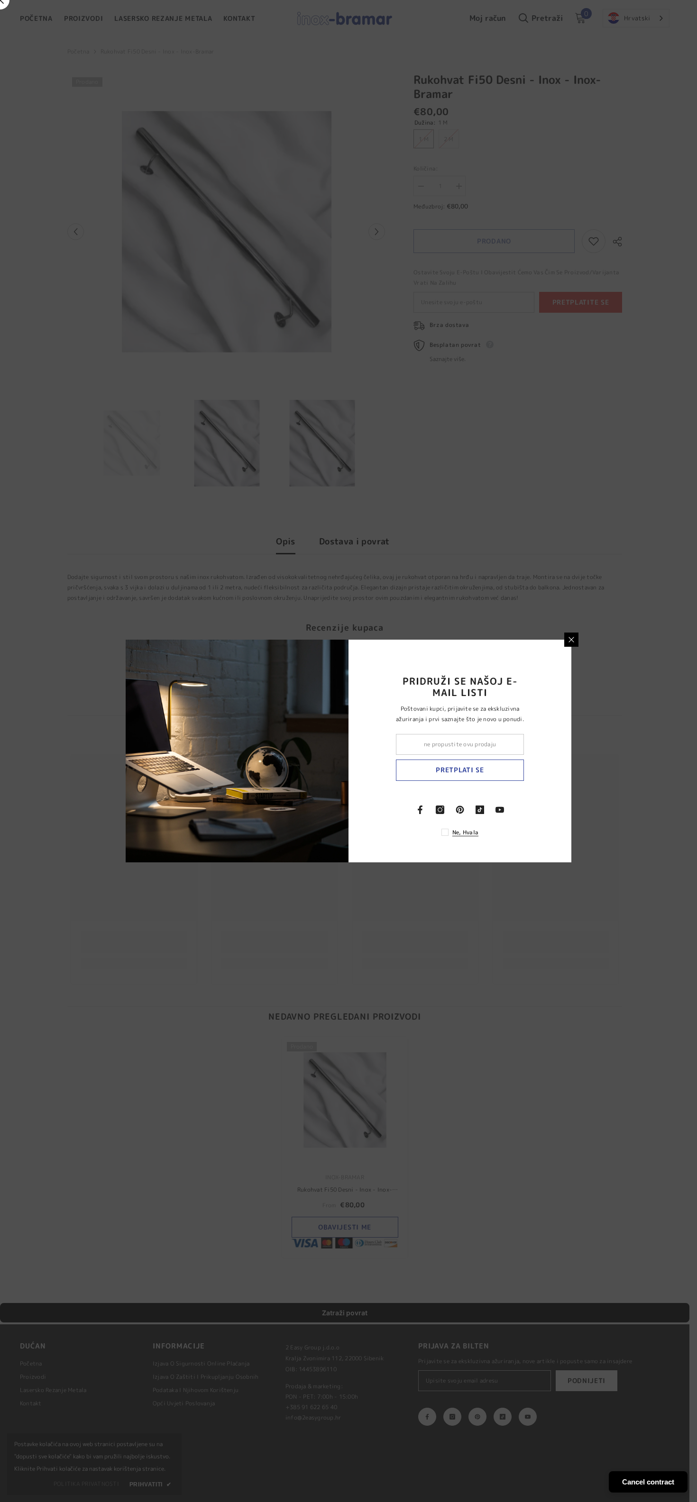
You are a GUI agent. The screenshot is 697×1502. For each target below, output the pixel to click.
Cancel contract (648, 1482)
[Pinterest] (460, 810)
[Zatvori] (571, 640)
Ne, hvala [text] (465, 832)
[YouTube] (500, 810)
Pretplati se (460, 769)
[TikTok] (480, 810)
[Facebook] (420, 810)
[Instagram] (440, 810)
